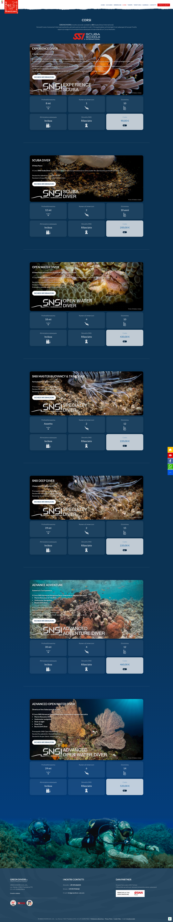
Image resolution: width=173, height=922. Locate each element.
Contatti (153, 5)
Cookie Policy (117, 919)
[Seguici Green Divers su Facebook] (170, 461)
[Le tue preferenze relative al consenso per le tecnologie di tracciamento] (170, 919)
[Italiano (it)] (2, 1)
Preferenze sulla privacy (97, 919)
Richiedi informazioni (44, 77)
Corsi (124, 5)
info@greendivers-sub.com (76, 893)
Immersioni (117, 5)
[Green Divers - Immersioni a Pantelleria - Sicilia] (11, 13)
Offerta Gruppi (163, 5)
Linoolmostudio (130, 919)
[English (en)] (2, 3)
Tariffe (129, 5)
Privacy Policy (109, 919)
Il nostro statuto (15, 893)
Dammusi (146, 5)
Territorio (137, 5)
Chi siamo (109, 5)
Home (103, 5)
